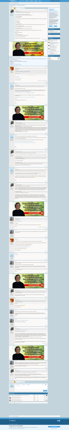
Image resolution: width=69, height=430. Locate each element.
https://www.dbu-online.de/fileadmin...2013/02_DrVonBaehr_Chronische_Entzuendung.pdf (25, 142)
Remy (10, 6)
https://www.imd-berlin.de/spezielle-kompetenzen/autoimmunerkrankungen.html (24, 141)
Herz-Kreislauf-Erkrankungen (53, 50)
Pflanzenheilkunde (52, 44)
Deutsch (13, 418)
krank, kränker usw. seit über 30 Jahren (16, 397)
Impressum (43, 418)
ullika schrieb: (17, 85)
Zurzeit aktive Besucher (51, 29)
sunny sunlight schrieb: (18, 162)
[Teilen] (45, 9)
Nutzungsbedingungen (47, 418)
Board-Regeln (55, 418)
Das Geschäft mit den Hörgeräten (53, 39)
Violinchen (12, 400)
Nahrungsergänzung (52, 53)
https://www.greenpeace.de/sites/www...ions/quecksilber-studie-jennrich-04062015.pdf (25, 97)
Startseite (21, 1)
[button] (23, 1)
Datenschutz (52, 418)
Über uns (41, 418)
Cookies (11, 418)
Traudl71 (59, 59)
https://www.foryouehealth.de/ (18, 78)
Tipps (58, 418)
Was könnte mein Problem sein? (19, 400)
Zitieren (46, 40)
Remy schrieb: (17, 11)
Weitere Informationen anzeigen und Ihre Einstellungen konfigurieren (17, 428)
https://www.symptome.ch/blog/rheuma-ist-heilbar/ (22, 320)
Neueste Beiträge (51, 38)
